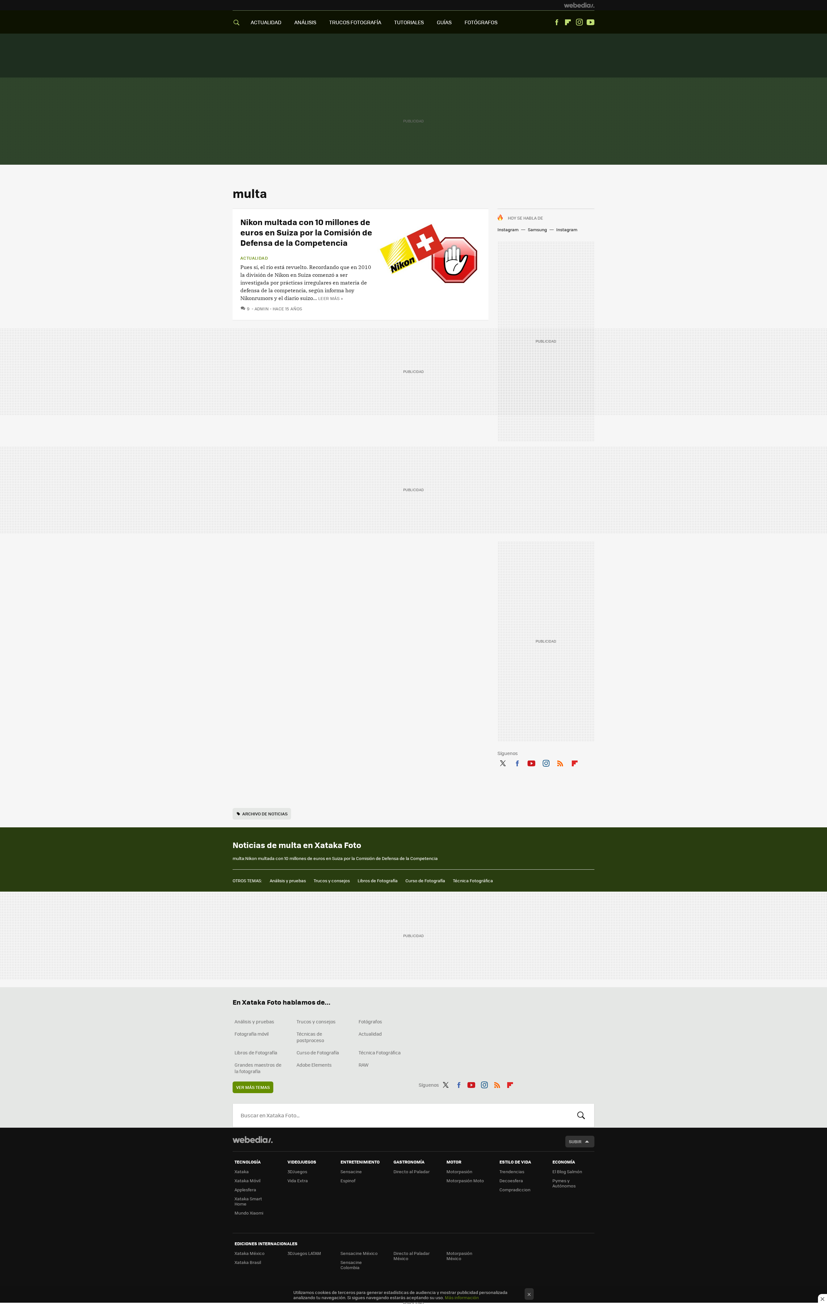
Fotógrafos (370, 1021)
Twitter (502, 762)
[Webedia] (579, 5)
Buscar (581, 1115)
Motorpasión (459, 1171)
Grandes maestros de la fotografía (258, 1067)
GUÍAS (444, 22)
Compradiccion (514, 1189)
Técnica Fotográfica (473, 880)
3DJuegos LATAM (304, 1253)
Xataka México (250, 1253)
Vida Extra (298, 1180)
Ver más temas (253, 1087)
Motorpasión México (459, 1255)
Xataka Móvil (247, 1180)
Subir (575, 1141)
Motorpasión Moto (465, 1180)
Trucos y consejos (332, 880)
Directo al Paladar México (411, 1255)
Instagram (579, 22)
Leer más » (330, 298)
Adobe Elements (314, 1064)
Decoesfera (511, 1180)
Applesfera (245, 1189)
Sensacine (351, 1171)
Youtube (590, 22)
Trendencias (511, 1171)
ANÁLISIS (305, 22)
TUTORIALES (409, 22)
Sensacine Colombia (351, 1264)
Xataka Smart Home (248, 1201)
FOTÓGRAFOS (481, 22)
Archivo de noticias (265, 814)
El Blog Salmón (567, 1171)
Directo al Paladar (411, 1171)
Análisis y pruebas (288, 880)
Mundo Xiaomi (249, 1213)
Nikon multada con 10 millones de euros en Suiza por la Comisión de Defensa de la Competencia (306, 232)
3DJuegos (297, 1171)
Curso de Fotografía (425, 880)
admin (262, 308)
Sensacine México (359, 1253)
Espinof (347, 1180)
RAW (364, 1064)
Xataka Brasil (248, 1262)
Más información (462, 1297)
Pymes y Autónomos (564, 1183)
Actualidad (254, 258)
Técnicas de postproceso (310, 1036)
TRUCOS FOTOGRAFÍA (355, 22)
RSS (560, 762)
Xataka (242, 1171)
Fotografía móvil (252, 1033)
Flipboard (568, 22)
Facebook (556, 22)
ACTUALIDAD (266, 22)
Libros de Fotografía (378, 880)
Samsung (537, 229)
